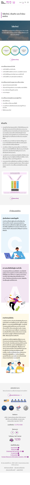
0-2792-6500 (18, 425)
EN (20, 2)
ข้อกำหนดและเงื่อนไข (8, 468)
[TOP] (26, 480)
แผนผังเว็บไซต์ (20, 470)
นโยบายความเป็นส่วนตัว (19, 468)
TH (23, 2)
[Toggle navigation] (28, 2)
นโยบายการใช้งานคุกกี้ (10, 470)
